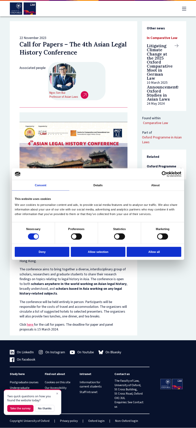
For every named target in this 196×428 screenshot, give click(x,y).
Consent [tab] (40, 185)
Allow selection (98, 251)
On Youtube (85, 352)
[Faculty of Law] (23, 8)
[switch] (76, 236)
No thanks (44, 408)
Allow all (154, 251)
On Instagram (55, 352)
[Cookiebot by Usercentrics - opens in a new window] (164, 174)
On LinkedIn (25, 352)
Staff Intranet (89, 392)
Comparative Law (155, 123)
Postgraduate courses (24, 382)
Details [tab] (98, 185)
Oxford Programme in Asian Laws (162, 140)
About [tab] (155, 185)
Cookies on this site (57, 382)
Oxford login (96, 421)
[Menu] (184, 8)
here (30, 324)
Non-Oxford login (126, 421)
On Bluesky (113, 352)
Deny (42, 251)
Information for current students (91, 384)
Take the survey (20, 408)
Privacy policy (69, 421)
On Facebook (26, 359)
